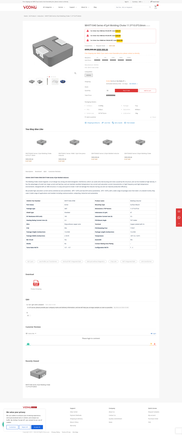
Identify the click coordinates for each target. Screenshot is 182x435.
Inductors (41, 16)
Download (38, 171)
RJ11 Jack (30, 261)
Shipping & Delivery (76, 419)
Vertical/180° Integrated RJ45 (72, 261)
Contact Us (112, 415)
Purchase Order (153, 419)
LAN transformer (146, 261)
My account (152, 415)
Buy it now (126, 90)
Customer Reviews (54, 171)
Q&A (45, 171)
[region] (25, 420)
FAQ (149, 422)
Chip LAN (113, 261)
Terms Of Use (66, 432)
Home (26, 16)
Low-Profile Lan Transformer (48, 261)
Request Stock (100, 46)
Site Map (75, 432)
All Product (32, 16)
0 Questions (88, 46)
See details (133, 84)
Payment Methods (76, 415)
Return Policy (74, 422)
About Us (112, 412)
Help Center (74, 412)
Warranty (73, 425)
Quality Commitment (115, 419)
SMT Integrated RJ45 (128, 261)
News (110, 422)
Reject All (25, 427)
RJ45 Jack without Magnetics (96, 261)
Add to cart (147, 90)
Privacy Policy (55, 432)
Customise (12, 427)
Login (154, 333)
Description (29, 171)
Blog (95, 7)
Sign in (126, 2)
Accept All (37, 427)
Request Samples (153, 412)
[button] (47, 76)
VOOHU (88, 75)
